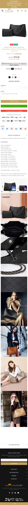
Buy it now (14, 106)
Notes (2, 91)
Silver (12, 77)
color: (14, 74)
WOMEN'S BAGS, (8, 47)
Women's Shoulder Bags (18, 47)
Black (9, 77)
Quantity (3, 85)
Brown (15, 77)
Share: (3, 126)
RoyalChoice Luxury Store (9, 10)
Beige (19, 77)
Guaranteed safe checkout (14, 114)
